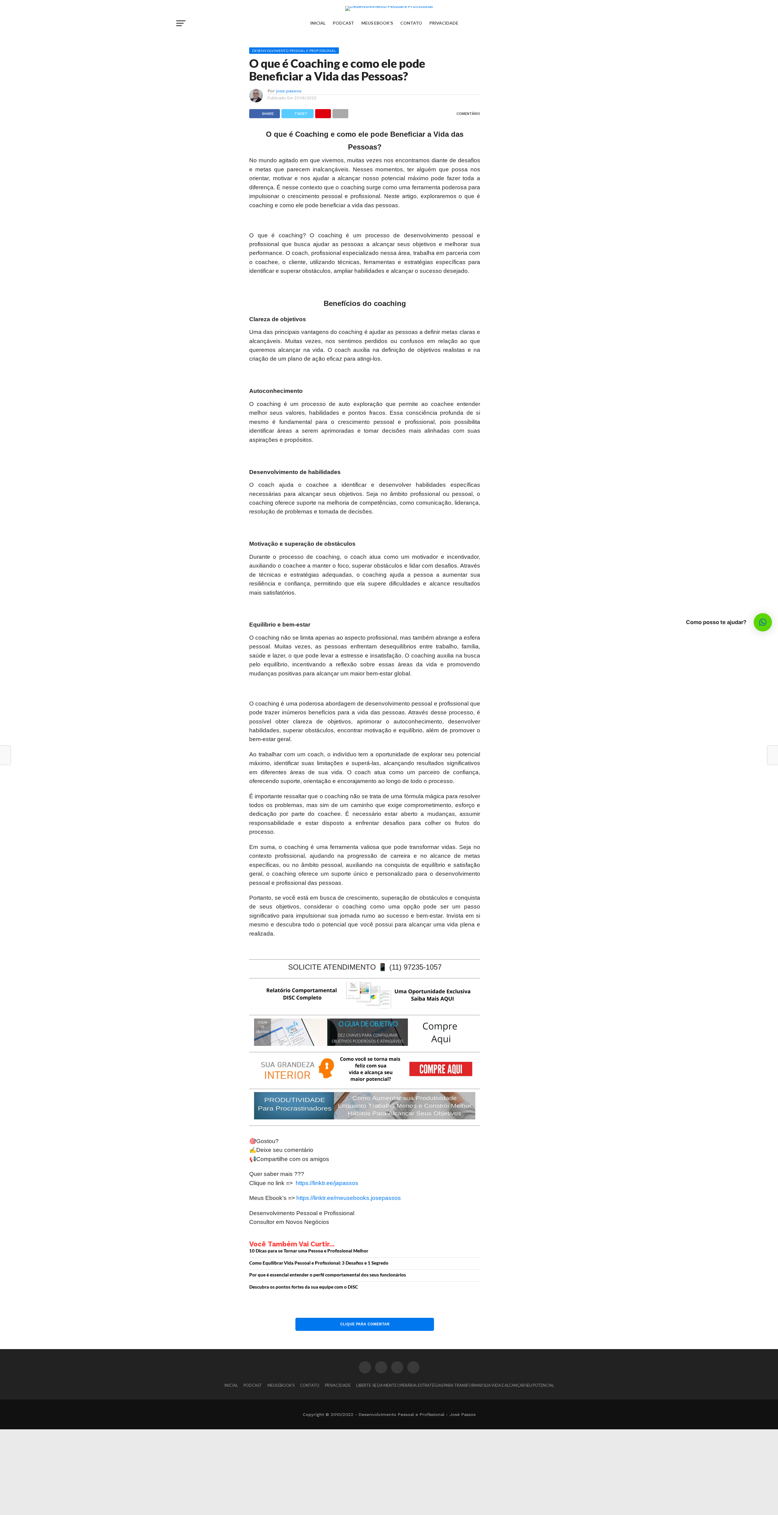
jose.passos (288, 90)
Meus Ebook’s (377, 23)
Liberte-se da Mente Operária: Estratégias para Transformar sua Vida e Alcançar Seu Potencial (455, 1385)
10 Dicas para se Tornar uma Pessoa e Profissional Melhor (308, 1251)
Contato (411, 23)
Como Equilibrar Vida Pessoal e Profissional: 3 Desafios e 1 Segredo (318, 1263)
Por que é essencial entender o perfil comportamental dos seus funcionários (327, 1275)
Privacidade (443, 23)
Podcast (343, 23)
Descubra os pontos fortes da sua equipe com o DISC (303, 1287)
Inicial (317, 23)
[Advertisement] (182, 1471)
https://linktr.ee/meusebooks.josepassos (348, 1198)
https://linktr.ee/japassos (327, 1183)
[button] (763, 622)
